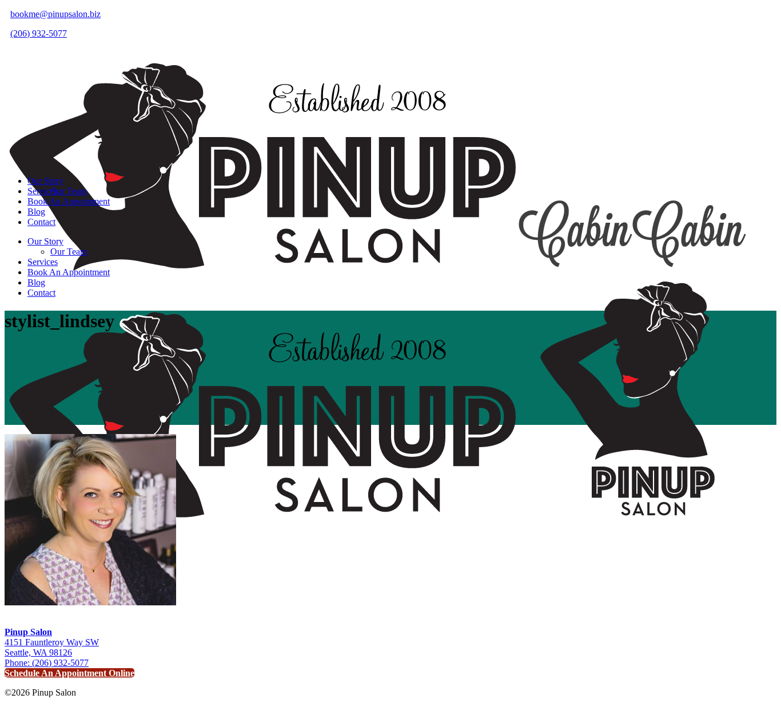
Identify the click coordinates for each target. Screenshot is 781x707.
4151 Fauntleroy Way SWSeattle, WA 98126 (52, 642)
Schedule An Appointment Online (69, 673)
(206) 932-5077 (38, 33)
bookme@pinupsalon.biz (55, 14)
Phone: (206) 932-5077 (47, 663)
